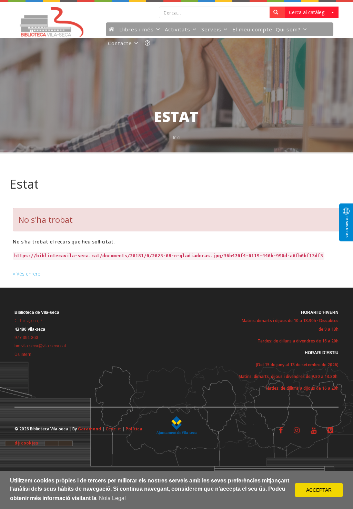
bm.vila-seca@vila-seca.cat (40, 345)
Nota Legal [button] (112, 498)
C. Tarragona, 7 (28, 320)
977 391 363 (26, 337)
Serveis (211, 29)
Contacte (120, 43)
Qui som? (288, 29)
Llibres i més (136, 29)
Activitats (177, 29)
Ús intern (22, 354)
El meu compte (252, 29)
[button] (312, 12)
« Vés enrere (26, 273)
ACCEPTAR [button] (319, 490)
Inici (176, 137)
